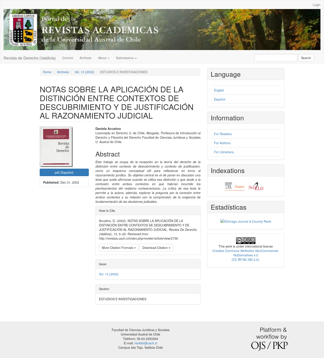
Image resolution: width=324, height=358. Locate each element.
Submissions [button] (125, 58)
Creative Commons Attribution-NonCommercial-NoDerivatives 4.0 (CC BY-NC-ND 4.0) (245, 255)
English (219, 90)
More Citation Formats (118, 247)
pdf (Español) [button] (64, 172)
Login (316, 4)
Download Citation (155, 247)
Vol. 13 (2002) (84, 72)
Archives (85, 58)
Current (67, 58)
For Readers (223, 134)
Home (47, 72)
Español (219, 99)
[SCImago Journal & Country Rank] (245, 220)
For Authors (222, 143)
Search (306, 58)
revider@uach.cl (145, 343)
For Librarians (224, 152)
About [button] (102, 58)
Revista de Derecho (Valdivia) (30, 58)
